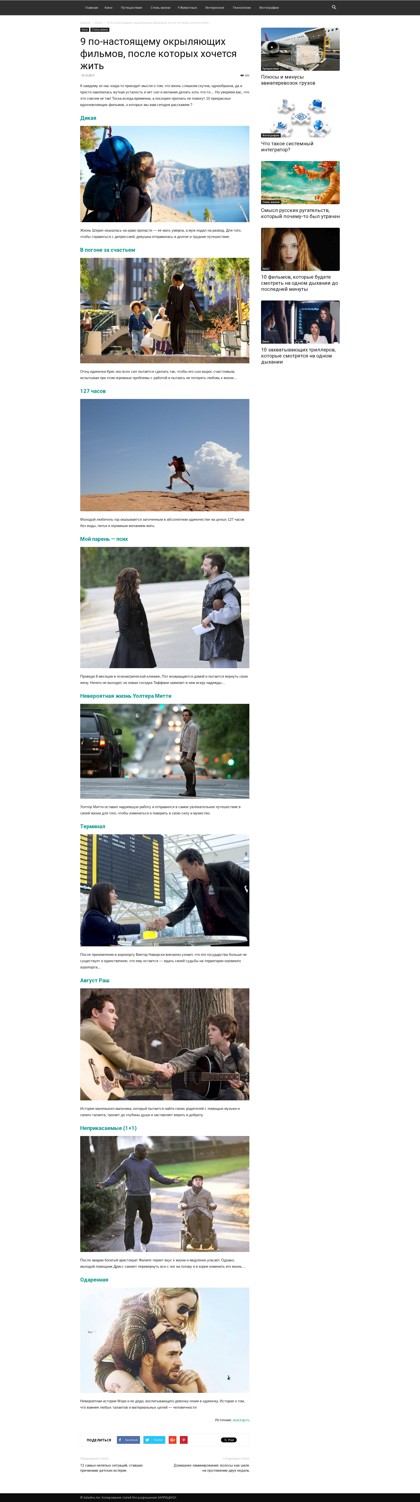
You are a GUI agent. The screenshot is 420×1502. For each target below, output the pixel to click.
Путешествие (131, 7)
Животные (188, 7)
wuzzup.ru (241, 1420)
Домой (85, 23)
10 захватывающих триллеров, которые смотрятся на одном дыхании (298, 356)
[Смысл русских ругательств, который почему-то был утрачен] (300, 182)
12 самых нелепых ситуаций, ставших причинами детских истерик (111, 1468)
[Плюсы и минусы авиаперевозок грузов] (300, 49)
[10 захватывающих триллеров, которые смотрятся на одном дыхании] (300, 322)
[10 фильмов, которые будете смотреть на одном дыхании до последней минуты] (300, 249)
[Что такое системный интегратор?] (300, 116)
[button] (334, 8)
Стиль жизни (160, 7)
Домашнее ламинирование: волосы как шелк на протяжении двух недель (211, 1468)
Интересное (214, 7)
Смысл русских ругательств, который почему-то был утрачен (300, 213)
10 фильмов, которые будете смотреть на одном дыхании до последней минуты (299, 283)
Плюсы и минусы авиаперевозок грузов (288, 80)
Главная (91, 7)
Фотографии (269, 7)
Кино (109, 7)
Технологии (242, 7)
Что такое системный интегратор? (287, 147)
